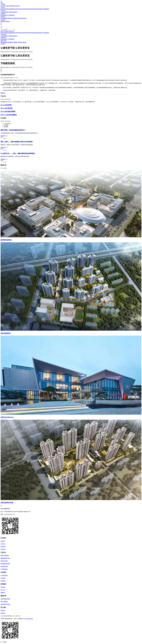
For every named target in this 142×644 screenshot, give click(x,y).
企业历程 (17, 6)
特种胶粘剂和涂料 (30, 9)
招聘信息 (7, 21)
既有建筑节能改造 (22, 18)
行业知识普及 (4, 12)
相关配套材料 (38, 9)
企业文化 (7, 6)
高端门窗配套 (13, 18)
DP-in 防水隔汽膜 (6, 105)
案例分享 (3, 16)
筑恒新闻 (14, 12)
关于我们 (3, 4)
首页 (2, 2)
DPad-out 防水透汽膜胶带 (9, 115)
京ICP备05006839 (28, 618)
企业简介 (3, 6)
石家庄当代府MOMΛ (7, 417)
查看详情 (3, 136)
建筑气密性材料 (5, 9)
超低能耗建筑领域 (5, 18)
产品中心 (3, 7)
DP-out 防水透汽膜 (6, 108)
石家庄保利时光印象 (7, 502)
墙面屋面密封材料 (13, 9)
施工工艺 (7, 15)
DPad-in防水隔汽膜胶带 (8, 111)
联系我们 (3, 21)
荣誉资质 (12, 6)
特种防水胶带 (21, 9)
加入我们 (3, 19)
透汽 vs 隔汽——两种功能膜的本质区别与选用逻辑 (16, 141)
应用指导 (3, 13)
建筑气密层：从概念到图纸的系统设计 (12, 130)
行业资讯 (3, 10)
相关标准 (3, 15)
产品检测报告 (45, 9)
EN (1, 27)
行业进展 (10, 12)
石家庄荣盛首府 (5, 333)
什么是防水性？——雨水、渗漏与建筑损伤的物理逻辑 (17, 153)
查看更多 (3, 93)
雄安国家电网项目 (6, 240)
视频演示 (12, 15)
